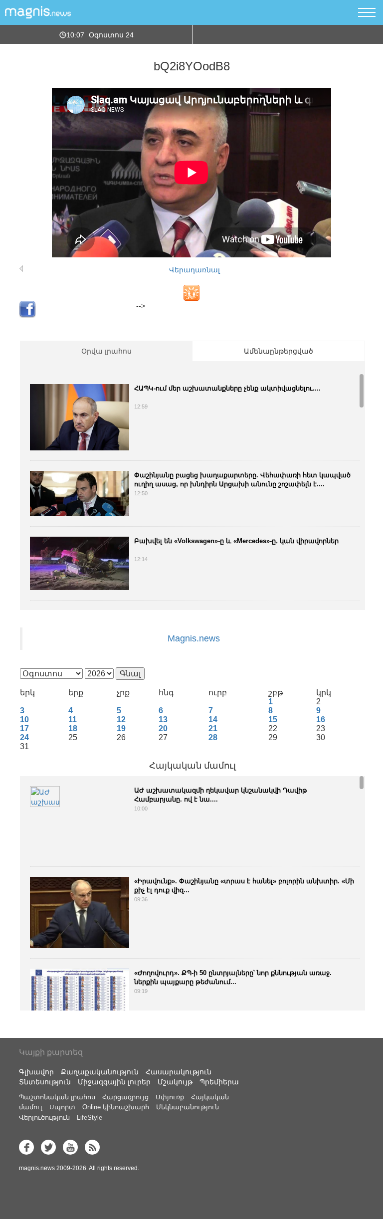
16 (320, 719)
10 (24, 719)
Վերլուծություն (44, 1117)
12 (121, 719)
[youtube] (70, 1147)
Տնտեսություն (45, 1082)
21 (212, 728)
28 (212, 737)
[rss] (92, 1147)
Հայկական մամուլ (192, 766)
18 (72, 728)
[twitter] (48, 1147)
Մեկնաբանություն (187, 1107)
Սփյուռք (170, 1097)
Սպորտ (62, 1107)
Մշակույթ (175, 1082)
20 (163, 728)
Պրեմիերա (219, 1082)
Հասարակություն (178, 1072)
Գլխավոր (36, 1072)
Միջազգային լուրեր (114, 1082)
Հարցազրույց (125, 1097)
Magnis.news (194, 638)
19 (121, 728)
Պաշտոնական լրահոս (57, 1097)
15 (272, 719)
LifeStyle (89, 1117)
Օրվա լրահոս (106, 351)
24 (24, 737)
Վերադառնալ (194, 270)
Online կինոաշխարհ (115, 1107)
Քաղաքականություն (100, 1072)
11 (72, 719)
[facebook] (26, 1147)
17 (24, 728)
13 (163, 719)
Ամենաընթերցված (278, 351)
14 (212, 719)
